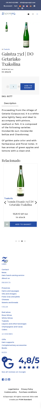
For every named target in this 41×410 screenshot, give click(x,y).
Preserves (6, 288)
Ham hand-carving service (13, 275)
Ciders (4, 329)
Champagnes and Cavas (12, 327)
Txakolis (7, 49)
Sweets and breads (10, 302)
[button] (7, 86)
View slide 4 (25, 241)
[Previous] (5, 202)
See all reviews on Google (14, 372)
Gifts (4, 339)
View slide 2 (19, 241)
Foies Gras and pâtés (11, 297)
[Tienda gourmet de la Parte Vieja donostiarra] (11, 14)
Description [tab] (10, 103)
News (4, 272)
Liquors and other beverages (14, 324)
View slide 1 (16, 241)
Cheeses (5, 299)
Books (4, 348)
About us (6, 278)
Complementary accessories (14, 345)
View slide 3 (22, 241)
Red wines (6, 312)
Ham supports (8, 342)
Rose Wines (7, 315)
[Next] (35, 202)
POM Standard (25, 399)
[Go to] (35, 6)
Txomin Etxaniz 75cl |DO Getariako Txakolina (21, 203)
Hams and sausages (10, 291)
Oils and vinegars (9, 294)
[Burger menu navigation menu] (37, 14)
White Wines (7, 318)
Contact (5, 269)
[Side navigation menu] (33, 14)
